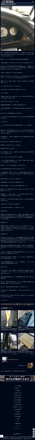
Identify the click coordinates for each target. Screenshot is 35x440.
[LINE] (34, 432)
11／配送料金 (17, 411)
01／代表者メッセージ (17, 388)
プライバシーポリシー (17, 428)
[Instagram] (34, 429)
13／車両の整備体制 (17, 416)
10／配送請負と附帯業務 (17, 409)
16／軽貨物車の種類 (17, 423)
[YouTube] (34, 434)
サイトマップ (17, 425)
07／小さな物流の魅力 (17, 402)
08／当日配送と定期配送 (17, 404)
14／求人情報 (17, 418)
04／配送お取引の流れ (17, 395)
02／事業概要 (17, 390)
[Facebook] (34, 436)
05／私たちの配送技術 (17, 397)
